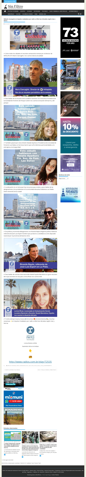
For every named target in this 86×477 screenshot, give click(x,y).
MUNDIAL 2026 (42, 14)
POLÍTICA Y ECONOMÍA (13, 11)
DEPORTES (22, 11)
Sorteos (35, 365)
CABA (36, 14)
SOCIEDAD (29, 11)
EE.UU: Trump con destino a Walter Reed (46, 369)
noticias (42, 365)
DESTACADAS (37, 11)
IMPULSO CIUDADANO (12, 365)
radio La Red (31, 365)
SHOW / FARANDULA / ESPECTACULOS (58, 11)
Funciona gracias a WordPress (34, 474)
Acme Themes (55, 474)
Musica (38, 365)
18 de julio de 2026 (44, 443)
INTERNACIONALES (73, 11)
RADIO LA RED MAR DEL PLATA (22, 365)
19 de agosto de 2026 (9, 441)
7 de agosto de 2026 (27, 444)
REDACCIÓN (17, 23)
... (4, 454)
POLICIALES (45, 11)
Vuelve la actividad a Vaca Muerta (12, 369)
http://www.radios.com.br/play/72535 (30, 361)
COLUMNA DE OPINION (27, 14)
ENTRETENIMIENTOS (48, 365)
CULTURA (18, 14)
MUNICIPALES (11, 14)
